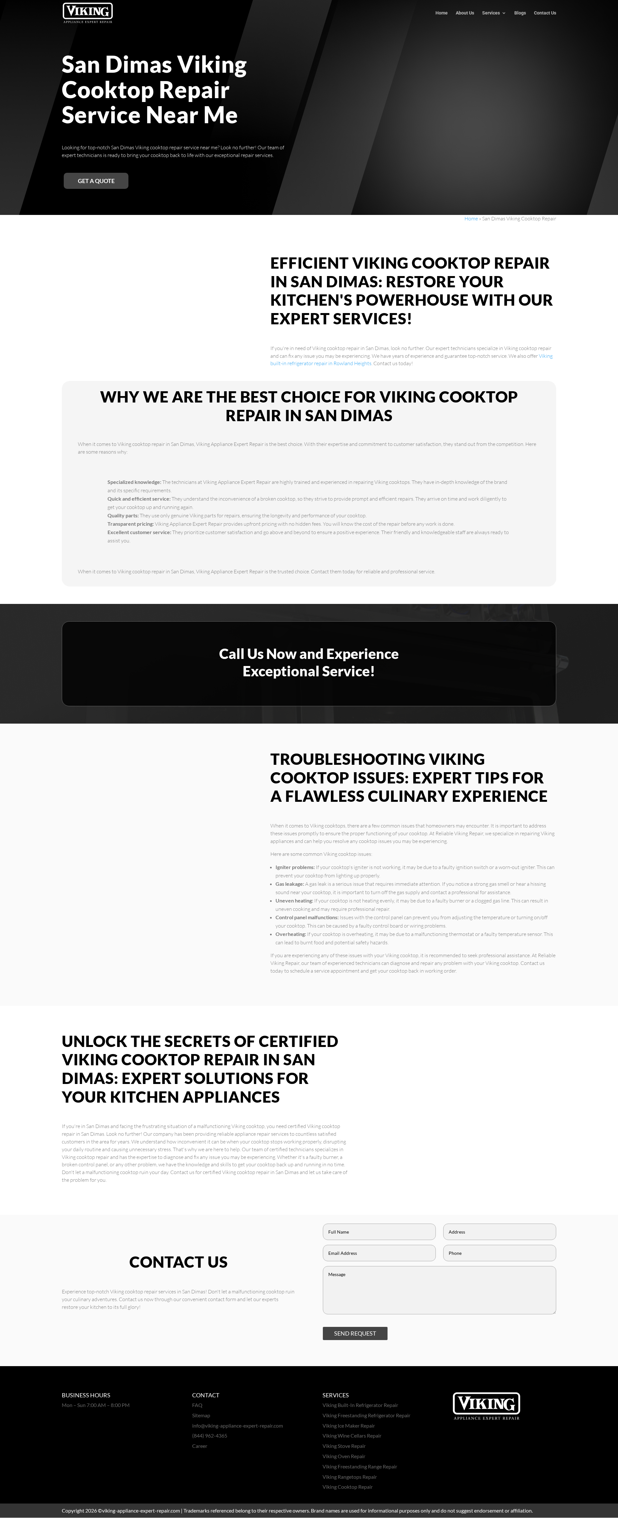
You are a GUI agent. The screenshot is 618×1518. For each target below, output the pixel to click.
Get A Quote (96, 180)
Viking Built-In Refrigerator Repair (360, 1405)
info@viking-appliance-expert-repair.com (237, 1425)
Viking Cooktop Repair (348, 1487)
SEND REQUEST (355, 1333)
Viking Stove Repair (344, 1446)
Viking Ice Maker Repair (349, 1425)
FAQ (197, 1405)
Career (199, 1446)
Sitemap (201, 1415)
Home (441, 13)
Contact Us (545, 13)
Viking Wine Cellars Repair (352, 1435)
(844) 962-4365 (209, 1435)
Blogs (520, 13)
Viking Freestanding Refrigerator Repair (366, 1415)
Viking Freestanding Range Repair (360, 1466)
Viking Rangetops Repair (350, 1477)
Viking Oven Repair (344, 1456)
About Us (465, 13)
